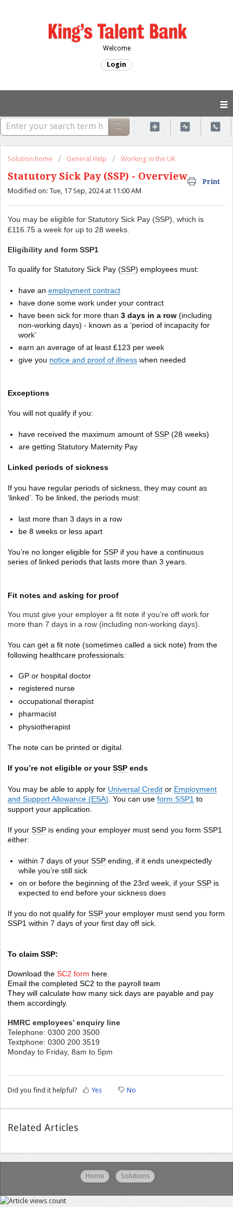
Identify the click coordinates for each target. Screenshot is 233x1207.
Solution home (31, 159)
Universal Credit (135, 789)
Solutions (135, 1176)
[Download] (96, 608)
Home (95, 1176)
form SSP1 (175, 799)
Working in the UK (148, 159)
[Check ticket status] (185, 126)
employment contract (84, 290)
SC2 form (73, 973)
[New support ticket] (155, 126)
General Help (87, 159)
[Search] (119, 126)
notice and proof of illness (93, 359)
